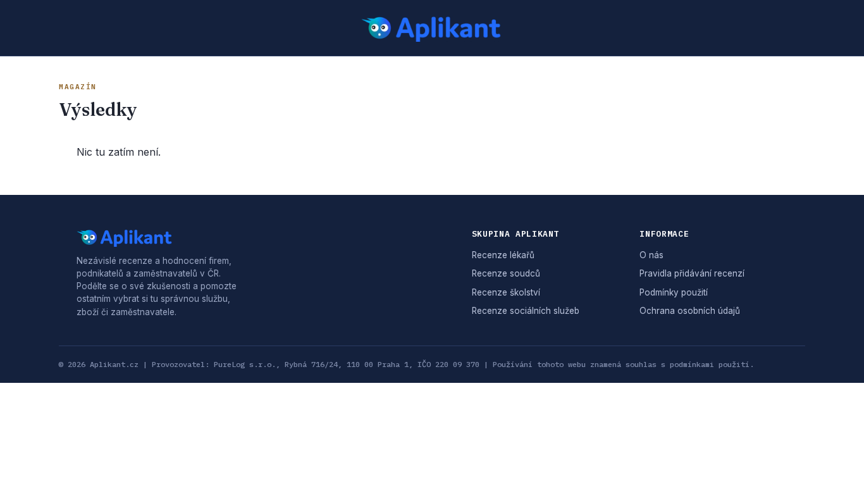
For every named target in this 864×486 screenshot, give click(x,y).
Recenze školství (506, 292)
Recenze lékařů (503, 255)
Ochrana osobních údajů (689, 311)
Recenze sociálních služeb (525, 311)
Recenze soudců (506, 273)
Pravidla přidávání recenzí (691, 273)
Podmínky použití (673, 292)
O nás (651, 255)
